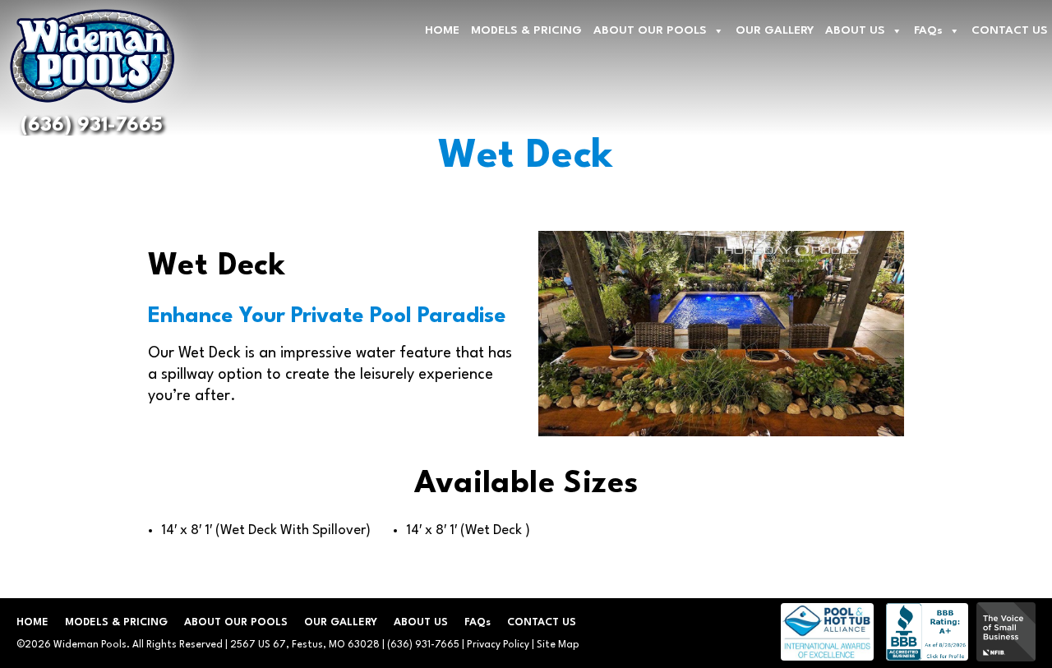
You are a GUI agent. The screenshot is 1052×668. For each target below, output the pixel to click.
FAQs (928, 30)
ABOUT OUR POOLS (650, 30)
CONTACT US (1009, 30)
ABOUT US (855, 30)
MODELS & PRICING (526, 30)
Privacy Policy (498, 645)
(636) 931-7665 (92, 126)
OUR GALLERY (775, 30)
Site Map (558, 645)
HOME (442, 30)
